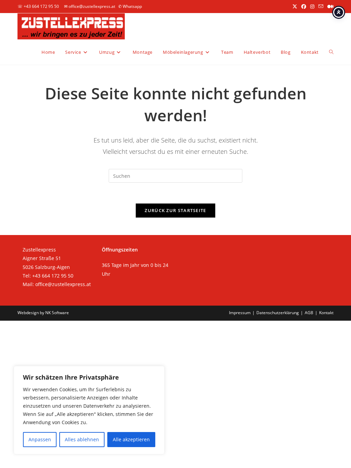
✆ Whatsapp (130, 6)
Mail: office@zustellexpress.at (57, 284)
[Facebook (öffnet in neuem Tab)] (303, 6)
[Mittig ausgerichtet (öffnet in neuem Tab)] (329, 6)
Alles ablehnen (82, 439)
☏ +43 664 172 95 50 (38, 6)
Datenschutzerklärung (277, 313)
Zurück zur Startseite (175, 210)
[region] (89, 410)
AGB (309, 313)
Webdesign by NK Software (43, 313)
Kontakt (326, 313)
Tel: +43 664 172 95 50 (48, 275)
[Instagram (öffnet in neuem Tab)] (312, 6)
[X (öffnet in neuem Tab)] (294, 6)
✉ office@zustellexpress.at (89, 6)
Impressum (240, 313)
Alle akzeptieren (131, 439)
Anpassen (39, 439)
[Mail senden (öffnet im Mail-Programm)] (320, 6)
